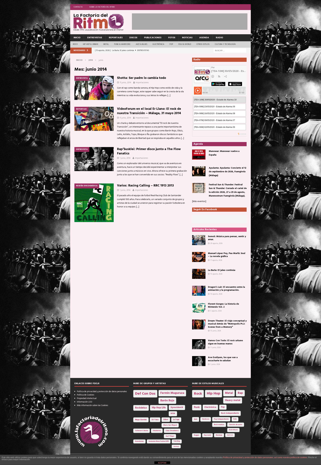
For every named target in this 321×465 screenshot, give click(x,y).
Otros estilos (202, 44)
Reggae (196, 435)
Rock (75, 44)
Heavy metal (232, 400)
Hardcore (205, 419)
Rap (240, 393)
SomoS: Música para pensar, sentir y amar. (227, 238)
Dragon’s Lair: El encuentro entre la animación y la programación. (226, 288)
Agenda (204, 38)
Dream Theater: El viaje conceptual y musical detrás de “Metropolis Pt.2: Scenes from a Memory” (227, 324)
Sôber (165, 419)
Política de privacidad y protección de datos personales (102, 391)
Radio (219, 38)
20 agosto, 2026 (216, 243)
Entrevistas (94, 38)
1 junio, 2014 (125, 158)
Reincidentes (139, 441)
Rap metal (207, 435)
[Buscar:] (230, 50)
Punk (197, 407)
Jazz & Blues (141, 44)
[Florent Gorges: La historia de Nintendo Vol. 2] (198, 308)
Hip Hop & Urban (90, 44)
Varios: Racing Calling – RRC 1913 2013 (145, 185)
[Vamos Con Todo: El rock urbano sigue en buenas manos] (198, 344)
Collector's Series (141, 430)
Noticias (187, 38)
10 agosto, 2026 (216, 294)
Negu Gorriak (141, 419)
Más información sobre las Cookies (92, 405)
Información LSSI (84, 402)
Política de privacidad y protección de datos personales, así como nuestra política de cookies (265, 457)
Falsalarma (157, 430)
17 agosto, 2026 (216, 260)
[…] (168, 95)
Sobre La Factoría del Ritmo (102, 7)
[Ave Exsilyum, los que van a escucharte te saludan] (198, 361)
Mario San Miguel (170, 425)
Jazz (195, 419)
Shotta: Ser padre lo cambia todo (141, 78)
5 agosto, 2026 (216, 310)
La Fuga (176, 419)
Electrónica (158, 44)
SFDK (173, 413)
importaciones (142, 82)
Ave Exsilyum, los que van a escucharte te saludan (223, 359)
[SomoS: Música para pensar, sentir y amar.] (198, 240)
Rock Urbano (233, 430)
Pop (171, 44)
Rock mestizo (219, 424)
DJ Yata (155, 419)
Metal (106, 44)
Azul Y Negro (170, 436)
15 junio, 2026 (215, 330)
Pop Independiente (221, 419)
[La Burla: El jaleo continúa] (198, 274)
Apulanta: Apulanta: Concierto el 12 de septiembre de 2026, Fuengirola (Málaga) (227, 171)
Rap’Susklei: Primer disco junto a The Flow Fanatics (149, 151)
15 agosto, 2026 (216, 274)
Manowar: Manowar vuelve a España (224, 153)
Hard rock (230, 435)
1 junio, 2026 (215, 364)
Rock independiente (230, 413)
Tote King (177, 441)
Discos (133, 38)
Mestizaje (219, 435)
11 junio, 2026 (215, 347)
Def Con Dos (145, 394)
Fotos (171, 38)
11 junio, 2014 (125, 82)
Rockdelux (141, 408)
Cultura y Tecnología (225, 44)
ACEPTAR (162, 463)
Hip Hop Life (159, 408)
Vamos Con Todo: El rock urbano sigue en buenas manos (225, 342)
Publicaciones (152, 38)
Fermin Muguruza (172, 393)
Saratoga (176, 446)
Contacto (78, 7)
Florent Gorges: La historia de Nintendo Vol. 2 (223, 305)
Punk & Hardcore (122, 44)
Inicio (77, 38)
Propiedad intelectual (86, 398)
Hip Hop (213, 393)
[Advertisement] (193, 20)
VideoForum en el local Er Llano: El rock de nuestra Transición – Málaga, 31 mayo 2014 (149, 111)
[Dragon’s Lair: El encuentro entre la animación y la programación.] (198, 291)
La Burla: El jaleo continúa (221, 270)
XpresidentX (177, 407)
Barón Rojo (167, 400)
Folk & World (184, 44)
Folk (235, 419)
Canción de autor (235, 424)
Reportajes (116, 38)
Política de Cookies (85, 395)
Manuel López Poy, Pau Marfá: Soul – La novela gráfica (226, 254)
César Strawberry (172, 430)
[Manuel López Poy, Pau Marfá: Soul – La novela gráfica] (198, 257)
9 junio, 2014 (125, 118)
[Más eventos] (199, 201)
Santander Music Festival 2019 (159, 441)
